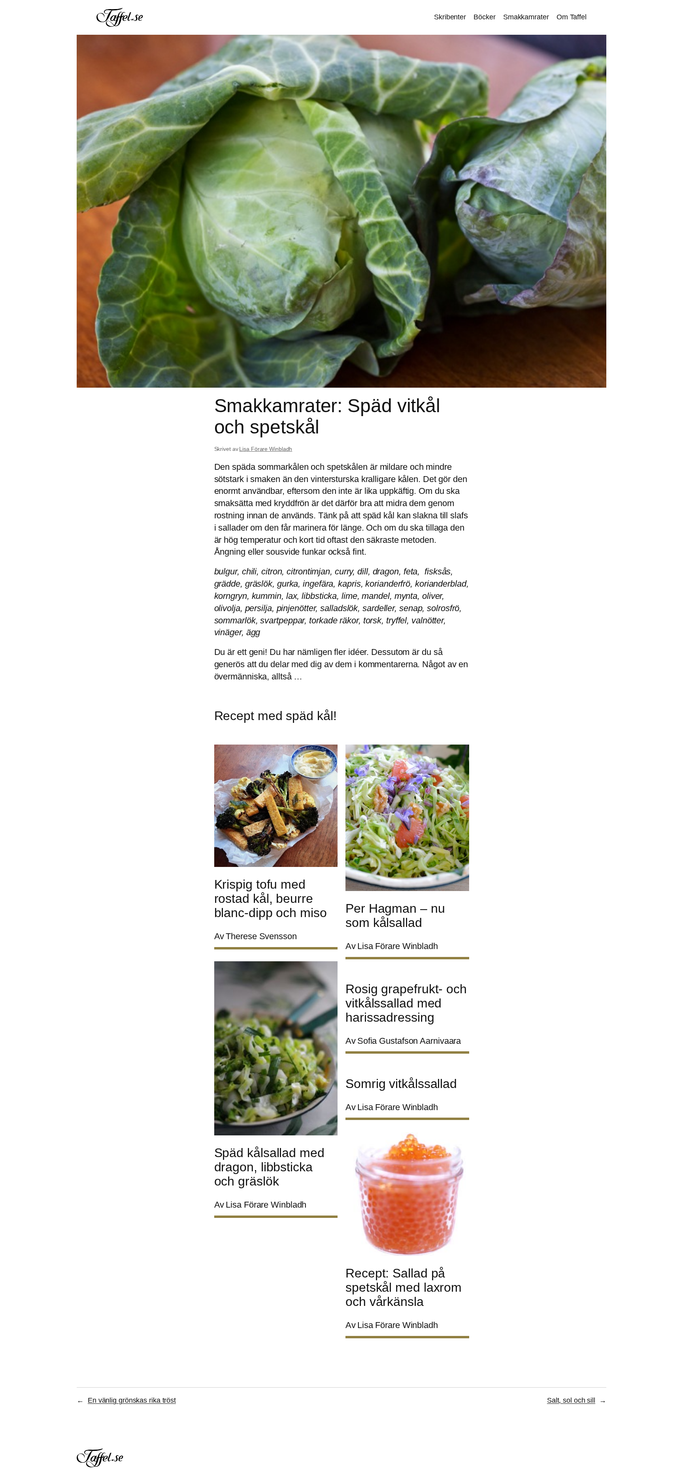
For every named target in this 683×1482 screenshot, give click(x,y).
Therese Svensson (261, 936)
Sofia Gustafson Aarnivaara (409, 1041)
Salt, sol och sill (571, 1400)
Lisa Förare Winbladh (265, 449)
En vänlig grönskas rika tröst (132, 1400)
